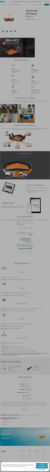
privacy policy (25, 464)
